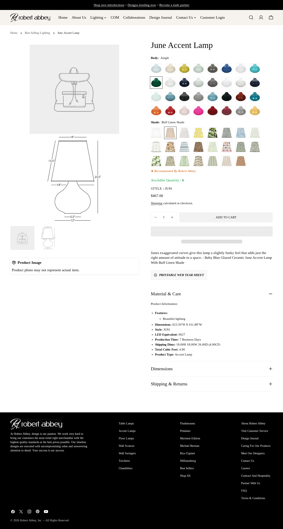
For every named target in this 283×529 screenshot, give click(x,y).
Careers (245, 468)
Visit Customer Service (254, 430)
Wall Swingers (127, 453)
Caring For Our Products (255, 445)
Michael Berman (189, 445)
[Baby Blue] (156, 68)
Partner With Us (250, 483)
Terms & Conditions (253, 498)
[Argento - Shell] (240, 161)
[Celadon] (198, 68)
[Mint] (156, 96)
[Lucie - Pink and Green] (254, 132)
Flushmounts (187, 423)
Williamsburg (188, 460)
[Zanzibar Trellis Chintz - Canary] (198, 132)
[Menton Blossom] (226, 147)
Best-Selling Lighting (37, 33)
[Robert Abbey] (30, 17)
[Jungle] (156, 82)
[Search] (251, 17)
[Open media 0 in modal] (111, 53)
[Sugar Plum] (226, 110)
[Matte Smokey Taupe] (198, 96)
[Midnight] (184, 82)
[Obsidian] (226, 96)
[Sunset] (254, 110)
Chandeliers (125, 468)
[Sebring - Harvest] (170, 161)
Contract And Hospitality (255, 475)
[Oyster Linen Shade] (156, 132)
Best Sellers (187, 468)
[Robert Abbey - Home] (36, 424)
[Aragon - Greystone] (198, 161)
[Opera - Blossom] (226, 161)
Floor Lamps (126, 438)
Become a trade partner (174, 5)
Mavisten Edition (190, 438)
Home (13, 33)
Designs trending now (142, 5)
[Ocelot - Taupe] (254, 147)
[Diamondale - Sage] (240, 147)
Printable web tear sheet (181, 275)
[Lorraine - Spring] (212, 147)
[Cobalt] (226, 68)
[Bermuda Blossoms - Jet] (212, 132)
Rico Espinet (187, 453)
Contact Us (247, 460)
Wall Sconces (126, 445)
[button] (212, 231)
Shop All (185, 475)
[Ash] (212, 68)
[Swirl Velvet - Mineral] (240, 132)
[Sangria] (212, 110)
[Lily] (170, 82)
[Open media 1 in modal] (111, 142)
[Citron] (184, 68)
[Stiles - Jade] (156, 161)
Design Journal (250, 438)
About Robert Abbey (253, 423)
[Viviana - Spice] (198, 147)
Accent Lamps (127, 430)
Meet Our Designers (253, 453)
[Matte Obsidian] (184, 96)
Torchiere (124, 460)
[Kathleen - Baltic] (212, 161)
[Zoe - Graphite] (226, 132)
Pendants (185, 430)
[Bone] (170, 68)
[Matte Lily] (240, 82)
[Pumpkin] (156, 110)
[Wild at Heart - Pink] (184, 132)
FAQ (244, 490)
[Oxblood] (240, 96)
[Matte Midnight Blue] (254, 82)
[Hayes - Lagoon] (184, 147)
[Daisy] (240, 68)
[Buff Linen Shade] (170, 132)
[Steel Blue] (212, 96)
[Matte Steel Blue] (170, 96)
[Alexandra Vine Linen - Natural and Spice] (170, 147)
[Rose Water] (184, 110)
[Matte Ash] (212, 82)
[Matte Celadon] (198, 82)
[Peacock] (254, 96)
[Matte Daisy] (226, 82)
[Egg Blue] (254, 68)
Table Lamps (126, 423)
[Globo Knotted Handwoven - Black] (156, 147)
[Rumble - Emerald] (184, 161)
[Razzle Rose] (198, 110)
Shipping (156, 203)
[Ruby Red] (170, 110)
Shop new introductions (109, 5)
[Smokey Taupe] (240, 110)
